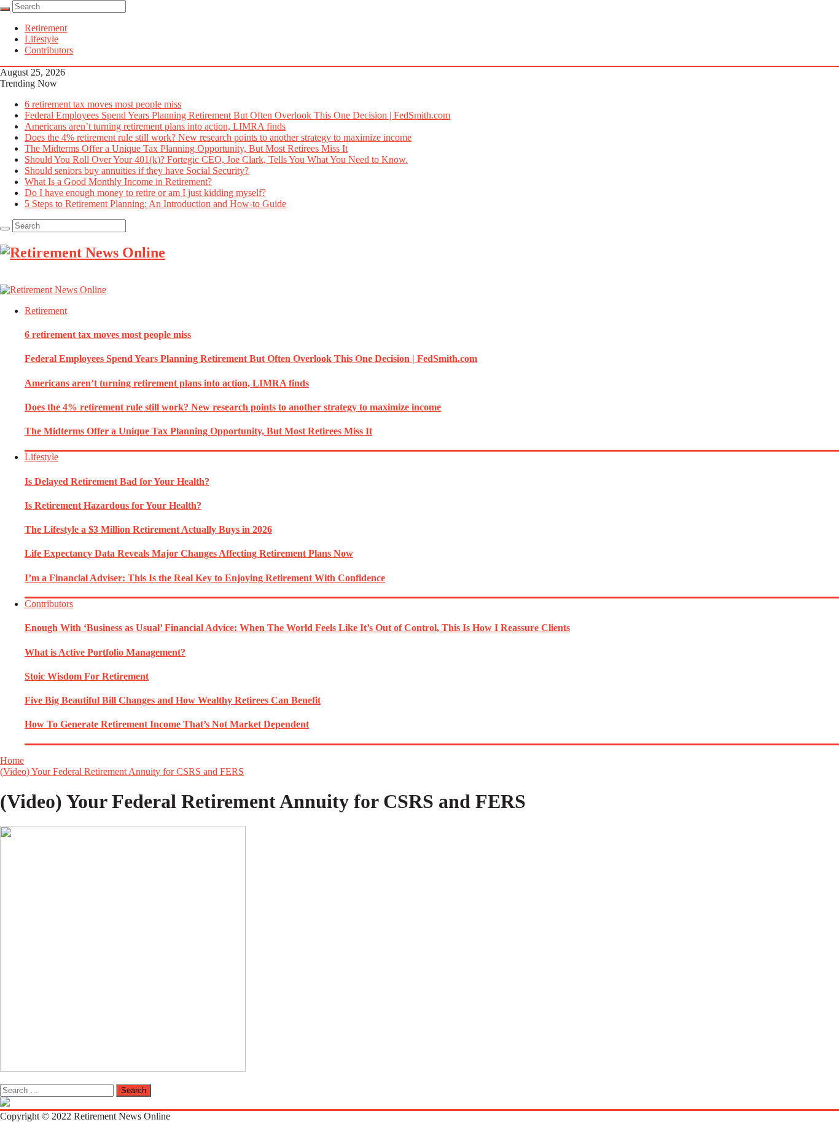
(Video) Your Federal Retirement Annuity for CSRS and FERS (122, 771)
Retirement (46, 28)
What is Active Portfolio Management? (105, 652)
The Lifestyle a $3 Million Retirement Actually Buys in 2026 (148, 529)
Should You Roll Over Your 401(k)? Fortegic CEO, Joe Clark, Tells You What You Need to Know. (216, 159)
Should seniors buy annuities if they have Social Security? (137, 170)
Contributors (49, 50)
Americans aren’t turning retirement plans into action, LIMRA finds (155, 126)
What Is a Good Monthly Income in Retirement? (118, 181)
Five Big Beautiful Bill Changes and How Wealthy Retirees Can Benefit (173, 700)
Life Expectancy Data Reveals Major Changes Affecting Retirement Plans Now (189, 553)
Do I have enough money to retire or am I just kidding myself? (145, 192)
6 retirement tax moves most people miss (103, 104)
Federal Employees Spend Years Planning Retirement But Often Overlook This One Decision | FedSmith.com (237, 115)
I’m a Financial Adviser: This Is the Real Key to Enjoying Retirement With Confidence (205, 578)
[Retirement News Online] (53, 289)
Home (12, 760)
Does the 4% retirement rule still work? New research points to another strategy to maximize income (218, 137)
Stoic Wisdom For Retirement (87, 676)
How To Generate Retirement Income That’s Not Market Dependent (167, 724)
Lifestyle (41, 39)
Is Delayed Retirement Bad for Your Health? (117, 481)
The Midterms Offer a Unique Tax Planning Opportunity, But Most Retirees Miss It (186, 148)
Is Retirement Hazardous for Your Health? (113, 505)
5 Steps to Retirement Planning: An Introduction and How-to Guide (155, 203)
